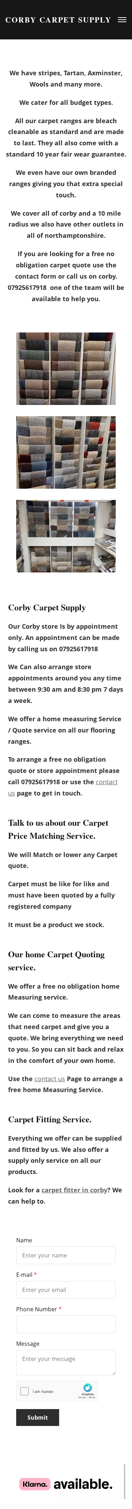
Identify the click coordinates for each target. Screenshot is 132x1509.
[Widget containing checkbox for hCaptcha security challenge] (57, 1391)
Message (27, 1344)
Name (24, 1240)
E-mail (24, 1275)
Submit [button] (37, 1417)
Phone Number (36, 1309)
